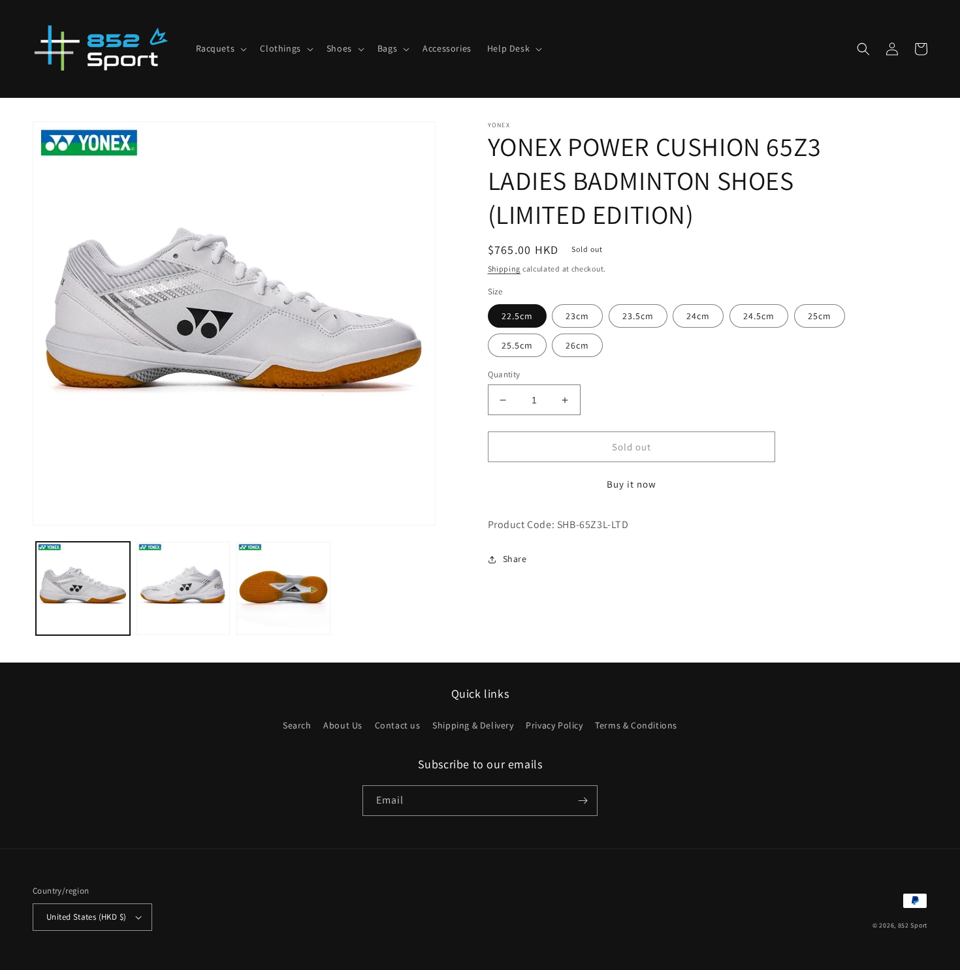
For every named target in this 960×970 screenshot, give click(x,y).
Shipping (504, 269)
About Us (342, 725)
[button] (220, 48)
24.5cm (759, 316)
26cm (577, 345)
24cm (698, 316)
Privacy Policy (554, 725)
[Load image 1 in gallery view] (83, 589)
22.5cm (517, 316)
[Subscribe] (582, 800)
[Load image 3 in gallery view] (283, 589)
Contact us (398, 725)
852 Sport (912, 925)
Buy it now (631, 484)
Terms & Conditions (636, 725)
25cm (819, 316)
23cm (577, 316)
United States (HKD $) (86, 916)
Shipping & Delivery (472, 725)
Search (297, 725)
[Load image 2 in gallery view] (183, 589)
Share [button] (515, 559)
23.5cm (638, 316)
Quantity (504, 374)
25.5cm (517, 345)
